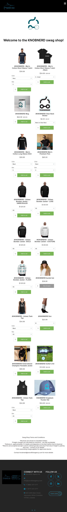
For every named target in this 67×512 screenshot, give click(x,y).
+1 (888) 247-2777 (31, 485)
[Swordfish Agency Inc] (9, 6)
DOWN (35, 510)
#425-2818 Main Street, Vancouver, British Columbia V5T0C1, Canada (33, 495)
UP (32, 510)
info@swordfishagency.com (33, 481)
